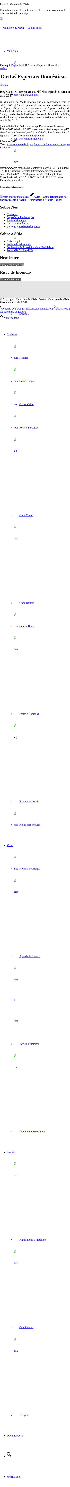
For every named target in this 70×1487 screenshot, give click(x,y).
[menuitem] (38, 182)
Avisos (3, 68)
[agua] (4, 85)
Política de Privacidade (19, 244)
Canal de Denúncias (17, 223)
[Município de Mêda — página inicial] (21, 27)
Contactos (12, 214)
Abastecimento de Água (20, 144)
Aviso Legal (13, 241)
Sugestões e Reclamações (20, 217)
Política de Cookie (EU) (20, 250)
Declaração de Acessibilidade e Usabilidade (30, 247)
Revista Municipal (16, 220)
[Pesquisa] (9, 1456)
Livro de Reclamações (19, 226)
